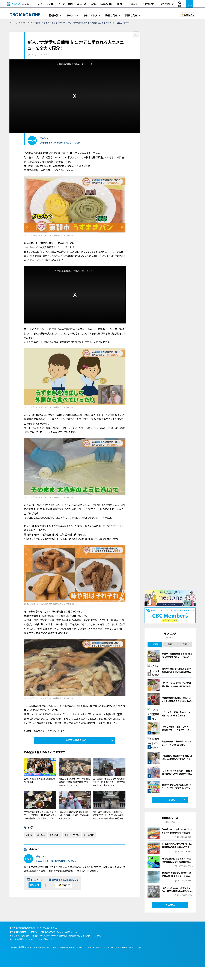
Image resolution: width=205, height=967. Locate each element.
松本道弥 (90, 835)
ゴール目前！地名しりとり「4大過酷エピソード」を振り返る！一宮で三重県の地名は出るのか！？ (109, 782)
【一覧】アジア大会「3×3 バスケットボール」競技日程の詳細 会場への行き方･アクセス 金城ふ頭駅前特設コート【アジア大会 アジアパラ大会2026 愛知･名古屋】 (177, 835)
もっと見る (170, 800)
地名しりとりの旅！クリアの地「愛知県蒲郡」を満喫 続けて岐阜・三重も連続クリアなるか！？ (74, 782)
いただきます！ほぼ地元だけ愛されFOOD (47, 22)
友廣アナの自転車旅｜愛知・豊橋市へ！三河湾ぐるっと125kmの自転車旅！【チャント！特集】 (177, 657)
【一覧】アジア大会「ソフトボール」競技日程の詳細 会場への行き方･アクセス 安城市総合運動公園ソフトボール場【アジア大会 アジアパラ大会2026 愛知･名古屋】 (177, 850)
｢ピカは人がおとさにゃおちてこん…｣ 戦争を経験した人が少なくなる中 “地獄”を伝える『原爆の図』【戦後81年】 (176, 892)
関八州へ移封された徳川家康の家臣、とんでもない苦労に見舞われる (176, 671)
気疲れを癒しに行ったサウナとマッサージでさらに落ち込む (176, 743)
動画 (119, 4)
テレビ (38, 4)
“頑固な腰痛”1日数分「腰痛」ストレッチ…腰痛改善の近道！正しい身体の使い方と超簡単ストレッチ (177, 701)
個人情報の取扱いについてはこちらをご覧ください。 (34, 928)
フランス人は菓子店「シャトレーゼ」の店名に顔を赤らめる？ (176, 714)
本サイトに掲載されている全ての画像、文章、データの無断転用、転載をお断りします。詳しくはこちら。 (56, 935)
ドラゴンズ (132, 4)
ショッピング (166, 4)
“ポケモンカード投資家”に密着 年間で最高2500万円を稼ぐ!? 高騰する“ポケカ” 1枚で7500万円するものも (177, 775)
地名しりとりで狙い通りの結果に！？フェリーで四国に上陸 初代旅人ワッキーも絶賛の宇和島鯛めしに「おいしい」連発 (40, 817)
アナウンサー (149, 4)
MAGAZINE (106, 4)
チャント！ (22, 22)
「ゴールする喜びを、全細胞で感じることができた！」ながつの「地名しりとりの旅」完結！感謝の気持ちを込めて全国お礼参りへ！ (109, 817)
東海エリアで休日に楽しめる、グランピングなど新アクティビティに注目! (177, 788)
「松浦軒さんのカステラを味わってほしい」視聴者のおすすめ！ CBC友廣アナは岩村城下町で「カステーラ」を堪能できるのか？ (177, 761)
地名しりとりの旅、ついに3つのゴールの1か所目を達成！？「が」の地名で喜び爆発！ (74, 815)
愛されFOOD (73, 835)
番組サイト (35, 885)
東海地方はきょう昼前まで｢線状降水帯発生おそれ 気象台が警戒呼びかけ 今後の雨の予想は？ (176, 861)
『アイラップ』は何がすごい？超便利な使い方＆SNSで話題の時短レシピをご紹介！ (177, 686)
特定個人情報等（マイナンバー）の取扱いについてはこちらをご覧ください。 (44, 932)
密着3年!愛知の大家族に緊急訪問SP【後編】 (39, 780)
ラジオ (50, 4)
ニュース (81, 4)
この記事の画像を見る (74, 740)
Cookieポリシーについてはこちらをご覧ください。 (33, 939)
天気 (93, 4)
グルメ (42, 835)
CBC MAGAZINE (25, 14)
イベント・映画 (65, 4)
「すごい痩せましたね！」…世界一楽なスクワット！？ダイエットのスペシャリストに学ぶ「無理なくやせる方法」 (177, 732)
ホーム (12, 22)
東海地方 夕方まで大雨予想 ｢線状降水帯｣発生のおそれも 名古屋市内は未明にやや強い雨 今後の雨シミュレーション (177, 878)
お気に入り (189, 15)
